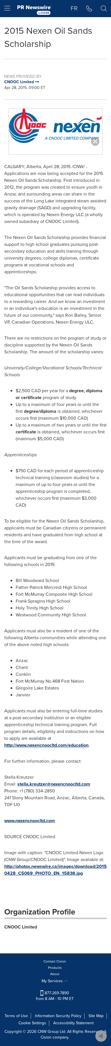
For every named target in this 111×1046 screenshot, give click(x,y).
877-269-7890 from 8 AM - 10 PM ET (55, 996)
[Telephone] (89, 8)
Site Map (96, 1016)
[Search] (103, 8)
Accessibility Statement (73, 1023)
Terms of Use (16, 1016)
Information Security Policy (58, 1016)
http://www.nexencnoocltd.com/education (46, 745)
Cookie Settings (32, 1023)
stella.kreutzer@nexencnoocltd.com (53, 784)
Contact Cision (55, 961)
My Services (53, 981)
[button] (55, 126)
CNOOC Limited (20, 927)
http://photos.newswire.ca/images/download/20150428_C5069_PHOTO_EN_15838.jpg (55, 869)
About (54, 974)
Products (55, 967)
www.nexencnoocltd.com (29, 820)
